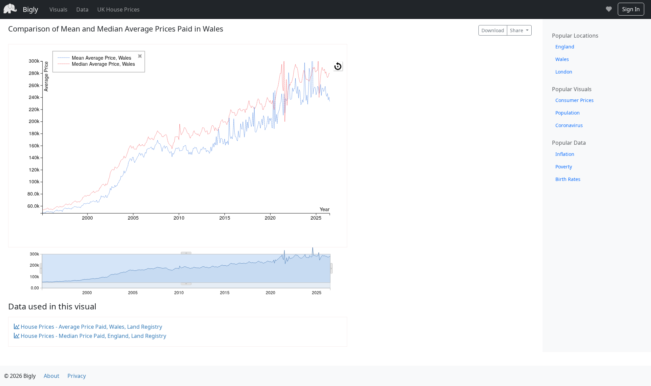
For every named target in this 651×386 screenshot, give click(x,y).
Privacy (76, 376)
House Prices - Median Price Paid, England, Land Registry (92, 336)
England (564, 46)
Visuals (58, 9)
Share (517, 30)
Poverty (563, 166)
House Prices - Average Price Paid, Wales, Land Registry (90, 326)
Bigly (30, 9)
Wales (562, 59)
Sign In (631, 9)
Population (567, 112)
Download (492, 30)
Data (82, 9)
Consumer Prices (574, 100)
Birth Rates (567, 179)
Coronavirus (569, 125)
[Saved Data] (608, 9)
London (563, 71)
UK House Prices (118, 9)
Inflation (564, 154)
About (51, 376)
